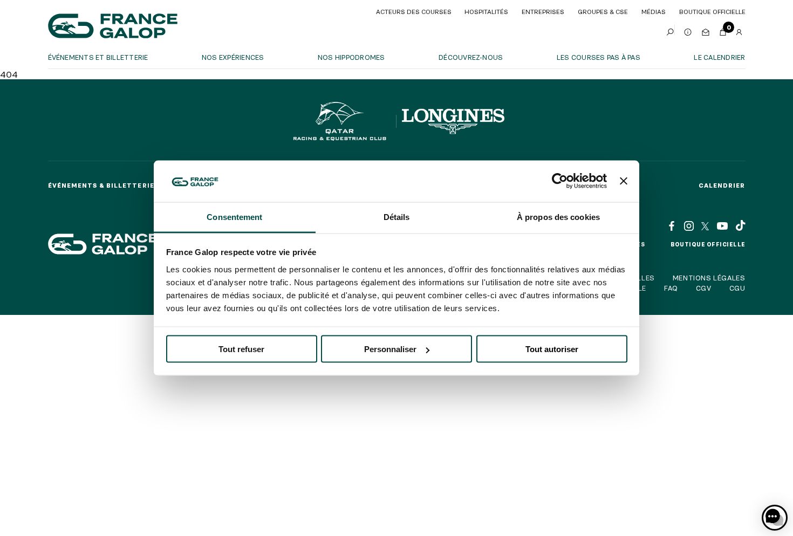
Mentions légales (709, 277)
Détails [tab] (397, 216)
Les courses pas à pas (598, 57)
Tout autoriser (551, 349)
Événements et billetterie (98, 57)
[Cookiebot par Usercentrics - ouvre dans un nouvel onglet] (559, 181)
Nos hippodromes (351, 57)
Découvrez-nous (471, 57)
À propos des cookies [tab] (558, 216)
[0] (723, 29)
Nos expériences (233, 57)
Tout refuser (241, 349)
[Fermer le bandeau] (623, 181)
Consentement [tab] (234, 216)
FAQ (671, 288)
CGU (737, 288)
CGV (704, 288)
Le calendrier (719, 57)
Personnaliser (390, 349)
